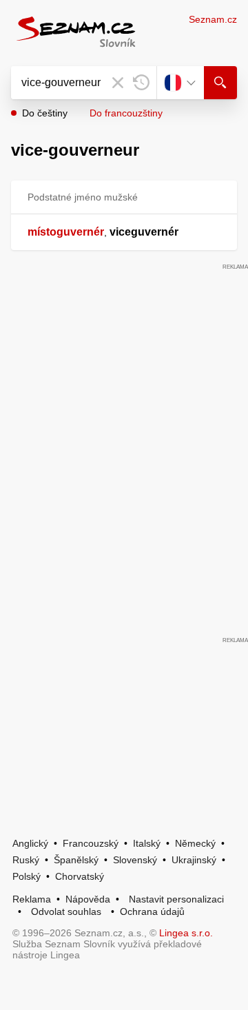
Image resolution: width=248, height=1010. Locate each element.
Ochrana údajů (152, 911)
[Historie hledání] (141, 82)
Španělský (76, 859)
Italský (147, 843)
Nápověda (87, 899)
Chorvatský (79, 876)
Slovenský (135, 859)
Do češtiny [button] (45, 112)
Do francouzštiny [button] (126, 112)
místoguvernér (66, 232)
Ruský (25, 859)
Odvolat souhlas (66, 911)
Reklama (31, 899)
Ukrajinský (194, 859)
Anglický (30, 843)
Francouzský (90, 843)
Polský (26, 876)
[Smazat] (118, 82)
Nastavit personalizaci (176, 899)
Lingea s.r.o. (186, 932)
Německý (195, 843)
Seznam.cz (213, 19)
